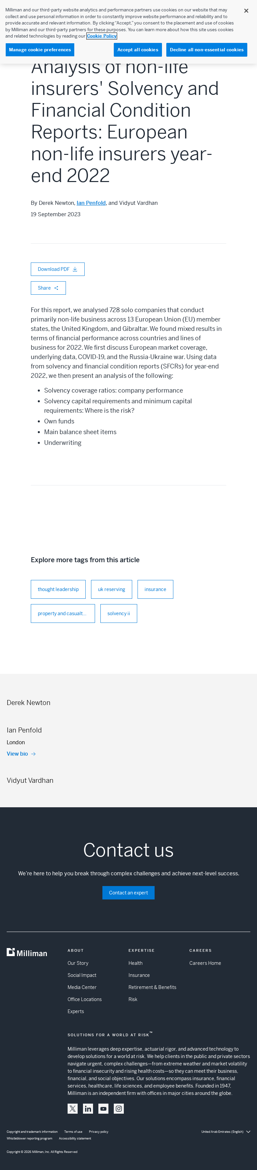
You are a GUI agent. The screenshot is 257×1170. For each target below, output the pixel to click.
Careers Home (205, 963)
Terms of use (73, 1132)
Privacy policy (98, 1132)
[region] (128, 32)
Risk (132, 999)
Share (44, 288)
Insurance (139, 975)
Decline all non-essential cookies (207, 50)
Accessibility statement (75, 1138)
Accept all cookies (137, 50)
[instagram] (119, 1109)
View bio (17, 753)
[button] (73, 1109)
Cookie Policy (101, 36)
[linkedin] (88, 1109)
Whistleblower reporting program (29, 1138)
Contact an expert (128, 893)
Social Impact (82, 975)
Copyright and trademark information (32, 1132)
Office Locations (85, 999)
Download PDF (54, 269)
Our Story (78, 963)
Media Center (82, 987)
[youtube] (103, 1109)
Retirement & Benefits (152, 987)
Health (135, 963)
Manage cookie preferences (40, 50)
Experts (76, 1011)
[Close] (246, 10)
